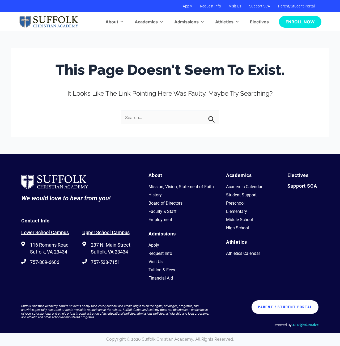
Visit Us (235, 6)
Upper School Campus (106, 232)
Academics (146, 21)
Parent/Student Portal (296, 6)
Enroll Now (300, 21)
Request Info (210, 6)
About (111, 21)
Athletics (224, 21)
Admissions (186, 21)
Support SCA (259, 6)
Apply (187, 6)
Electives (259, 21)
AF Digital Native (305, 325)
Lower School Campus (45, 232)
